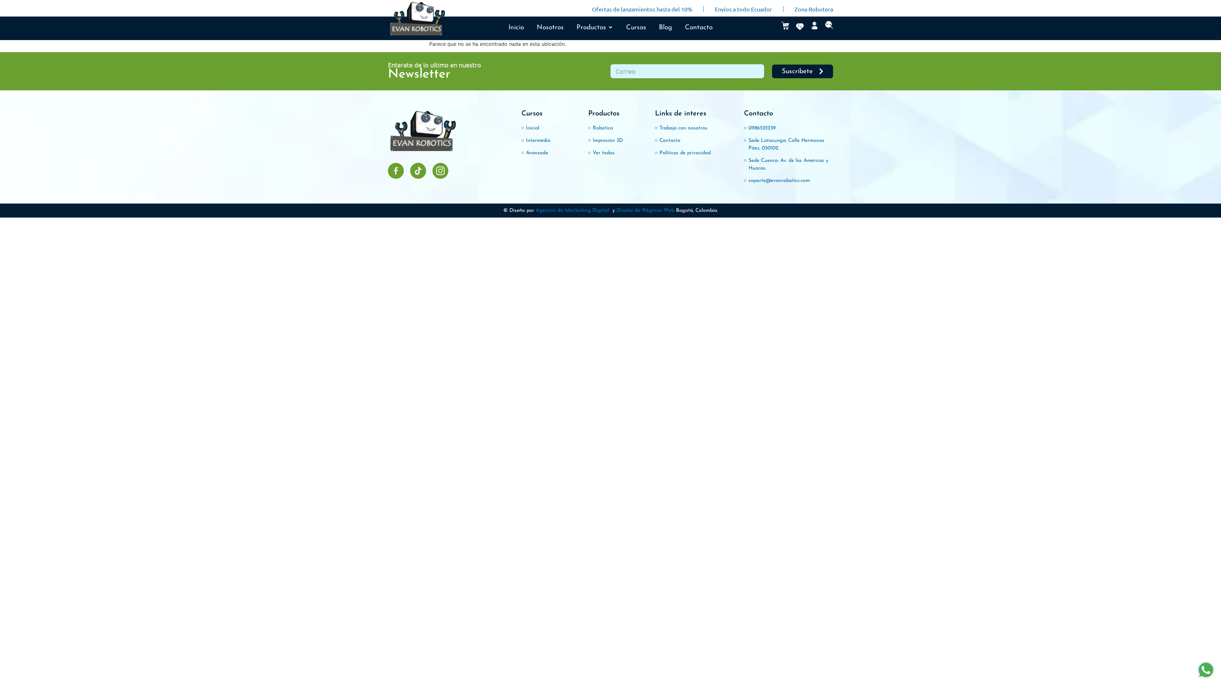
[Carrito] (785, 25)
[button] (594, 28)
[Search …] (829, 26)
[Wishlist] (800, 27)
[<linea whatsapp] (1206, 671)
